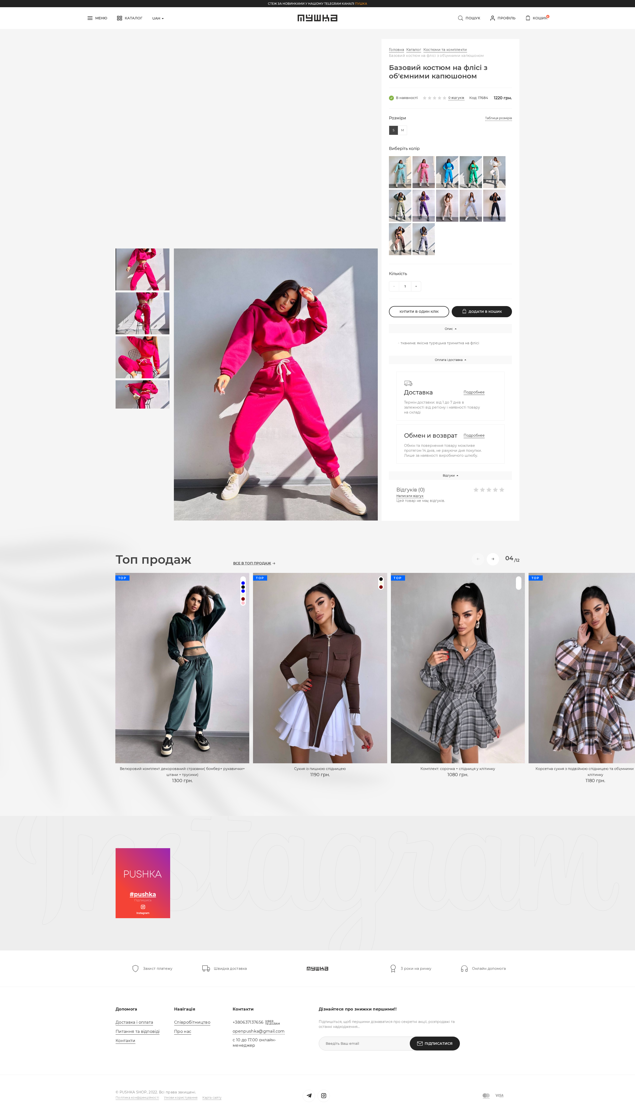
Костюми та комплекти (445, 49)
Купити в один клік (419, 312)
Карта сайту (212, 1097)
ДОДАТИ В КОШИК (485, 312)
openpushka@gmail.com (259, 1031)
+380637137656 (248, 1022)
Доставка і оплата (134, 1022)
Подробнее (474, 392)
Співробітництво (192, 1022)
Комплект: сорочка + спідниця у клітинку (457, 769)
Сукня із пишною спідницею (320, 769)
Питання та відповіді (137, 1031)
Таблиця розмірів (498, 118)
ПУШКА (361, 3)
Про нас (182, 1031)
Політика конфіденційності (137, 1097)
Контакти (125, 1040)
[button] (493, 559)
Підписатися (438, 1043)
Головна (396, 49)
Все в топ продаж (252, 563)
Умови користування (180, 1097)
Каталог (413, 49)
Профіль (506, 18)
